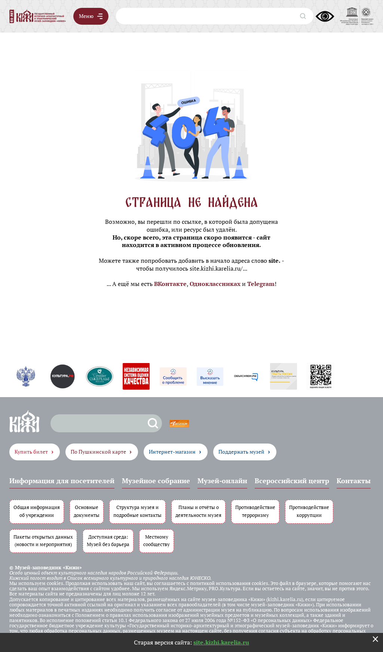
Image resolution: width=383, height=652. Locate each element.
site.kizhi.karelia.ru (221, 642)
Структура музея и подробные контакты (137, 511)
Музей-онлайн (222, 480)
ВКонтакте (170, 284)
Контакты (354, 480)
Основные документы (86, 511)
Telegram (261, 284)
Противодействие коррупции (309, 511)
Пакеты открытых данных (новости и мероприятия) (43, 541)
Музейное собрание (156, 480)
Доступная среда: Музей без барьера (108, 541)
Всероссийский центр (292, 480)
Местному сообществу (156, 541)
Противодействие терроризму (255, 511)
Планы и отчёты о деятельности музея (198, 511)
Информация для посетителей (61, 480)
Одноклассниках (215, 284)
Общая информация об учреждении (36, 511)
